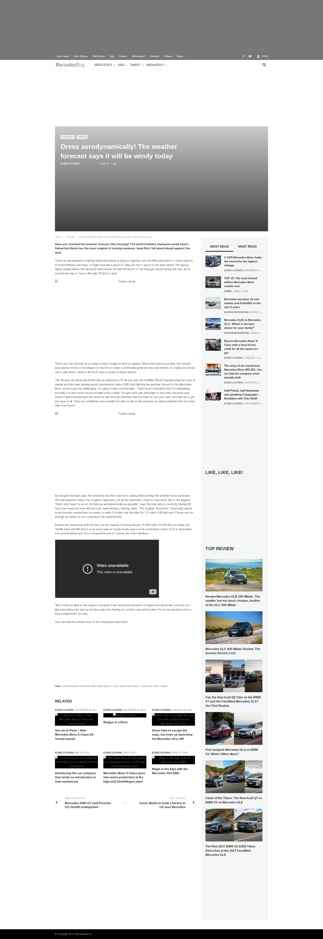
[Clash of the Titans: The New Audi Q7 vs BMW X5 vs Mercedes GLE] (233, 776)
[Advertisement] (161, 26)
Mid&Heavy (155, 64)
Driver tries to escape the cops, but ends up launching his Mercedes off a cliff (172, 734)
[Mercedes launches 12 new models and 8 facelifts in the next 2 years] (213, 303)
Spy (112, 56)
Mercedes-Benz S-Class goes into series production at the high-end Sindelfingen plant (124, 777)
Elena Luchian (70, 163)
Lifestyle (154, 56)
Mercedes (103, 64)
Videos (168, 56)
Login (264, 56)
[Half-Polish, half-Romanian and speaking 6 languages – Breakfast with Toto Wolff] (213, 394)
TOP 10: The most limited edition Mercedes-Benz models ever (240, 282)
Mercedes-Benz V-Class (105, 686)
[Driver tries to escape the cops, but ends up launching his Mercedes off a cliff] (173, 719)
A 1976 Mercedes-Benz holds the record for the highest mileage (243, 261)
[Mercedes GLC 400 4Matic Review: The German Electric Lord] (233, 627)
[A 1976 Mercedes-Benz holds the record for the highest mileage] (213, 261)
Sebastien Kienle (129, 686)
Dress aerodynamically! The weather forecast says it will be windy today (115, 237)
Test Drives (98, 56)
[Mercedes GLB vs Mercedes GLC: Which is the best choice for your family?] (213, 323)
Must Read (247, 246)
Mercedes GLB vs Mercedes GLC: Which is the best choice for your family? (242, 323)
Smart (135, 64)
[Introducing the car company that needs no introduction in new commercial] (76, 762)
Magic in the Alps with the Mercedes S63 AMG (170, 771)
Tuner (179, 56)
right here (121, 622)
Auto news (63, 56)
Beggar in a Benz (115, 722)
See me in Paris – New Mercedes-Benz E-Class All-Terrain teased (74, 734)
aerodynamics (70, 686)
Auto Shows (81, 56)
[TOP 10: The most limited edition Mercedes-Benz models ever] (213, 282)
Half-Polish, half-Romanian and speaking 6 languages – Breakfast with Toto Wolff (242, 394)
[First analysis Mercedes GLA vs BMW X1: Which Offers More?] (233, 728)
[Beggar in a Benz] (125, 715)
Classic (123, 56)
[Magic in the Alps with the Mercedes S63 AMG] (173, 760)
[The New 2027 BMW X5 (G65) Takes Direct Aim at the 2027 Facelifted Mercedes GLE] (233, 824)
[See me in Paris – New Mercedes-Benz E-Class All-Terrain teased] (76, 719)
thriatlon (146, 686)
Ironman (85, 686)
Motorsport (138, 56)
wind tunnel (160, 686)
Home (58, 237)
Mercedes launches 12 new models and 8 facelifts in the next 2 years (242, 303)
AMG (121, 64)
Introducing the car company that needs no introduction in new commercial (75, 777)
